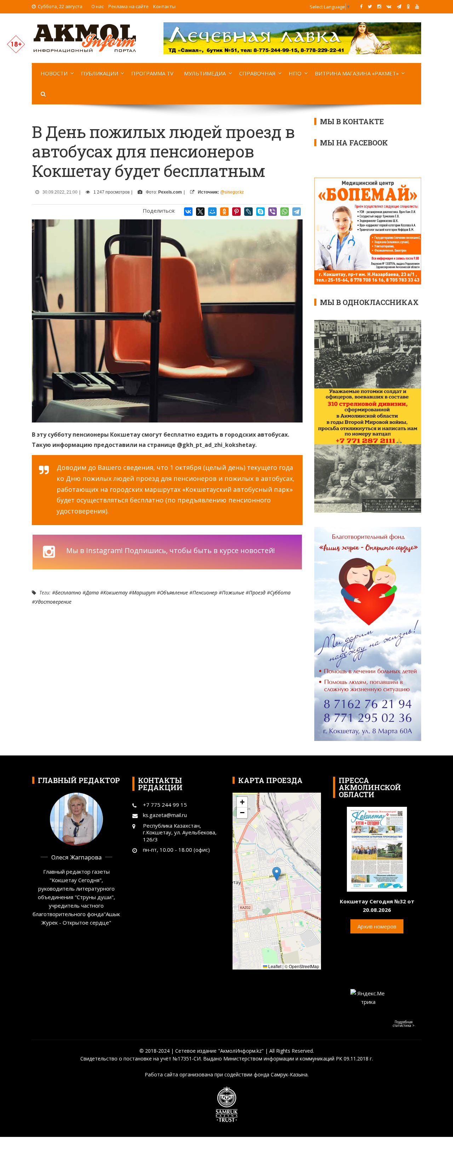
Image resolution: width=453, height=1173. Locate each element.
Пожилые (233, 592)
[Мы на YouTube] (417, 6)
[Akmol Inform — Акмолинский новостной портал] (85, 37)
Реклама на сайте (128, 6)
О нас (97, 6)
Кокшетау (115, 592)
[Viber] (272, 211)
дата (92, 592)
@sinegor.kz (232, 192)
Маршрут (143, 592)
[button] (276, 874)
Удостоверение (53, 601)
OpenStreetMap (304, 966)
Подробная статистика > (403, 1023)
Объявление (174, 592)
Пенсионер (205, 592)
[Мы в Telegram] (399, 6)
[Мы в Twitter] (370, 6)
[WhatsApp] (284, 211)
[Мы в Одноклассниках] (408, 6)
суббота (280, 592)
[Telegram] (296, 211)
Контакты (164, 6)
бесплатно (68, 592)
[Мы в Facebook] (361, 6)
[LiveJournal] (248, 211)
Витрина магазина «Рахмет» (357, 73)
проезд (257, 592)
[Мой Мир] (212, 211)
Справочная (257, 73)
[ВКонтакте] (188, 211)
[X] (200, 211)
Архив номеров (376, 926)
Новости (54, 73)
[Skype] (260, 211)
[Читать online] (377, 848)
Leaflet (274, 966)
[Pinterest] (236, 211)
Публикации (99, 73)
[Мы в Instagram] (379, 6)
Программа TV (152, 73)
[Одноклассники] (224, 211)
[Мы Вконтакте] (389, 6)
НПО (295, 73)
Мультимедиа (205, 73)
